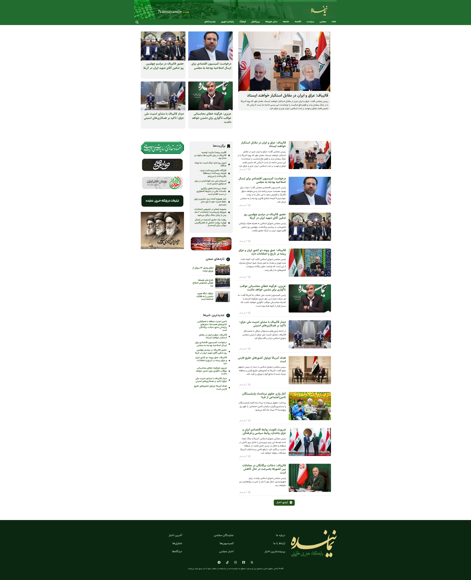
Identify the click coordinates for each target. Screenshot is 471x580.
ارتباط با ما (279, 543)
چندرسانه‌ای (210, 22)
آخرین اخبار (175, 535)
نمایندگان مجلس (224, 535)
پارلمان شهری (227, 22)
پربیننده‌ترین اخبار (275, 551)
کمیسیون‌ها (227, 543)
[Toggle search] (137, 22)
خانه (334, 22)
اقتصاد (298, 22)
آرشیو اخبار (282, 502)
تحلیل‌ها (177, 543)
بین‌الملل (255, 22)
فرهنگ (242, 22)
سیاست (310, 22)
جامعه (286, 22)
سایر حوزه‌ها (271, 22)
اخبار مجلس (226, 551)
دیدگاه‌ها (177, 551)
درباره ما (280, 535)
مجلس (323, 22)
